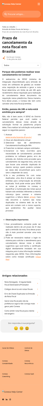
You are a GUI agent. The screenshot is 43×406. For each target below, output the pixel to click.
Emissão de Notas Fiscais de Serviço (15, 29)
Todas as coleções (8, 27)
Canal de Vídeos (8, 348)
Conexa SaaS (29, 374)
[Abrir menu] (39, 4)
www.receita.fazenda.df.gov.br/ (19, 137)
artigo (32, 197)
